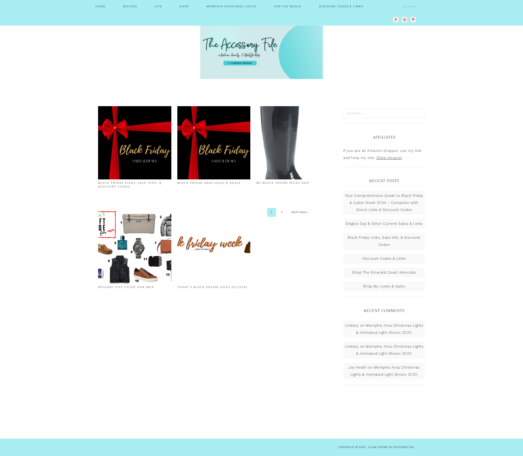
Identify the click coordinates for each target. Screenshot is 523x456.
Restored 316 (404, 447)
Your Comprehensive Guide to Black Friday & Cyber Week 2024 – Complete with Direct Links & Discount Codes (384, 203)
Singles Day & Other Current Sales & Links (384, 224)
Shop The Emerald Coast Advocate (384, 272)
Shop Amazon (389, 158)
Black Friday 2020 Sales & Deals (209, 183)
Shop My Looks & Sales (384, 286)
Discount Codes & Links (384, 258)
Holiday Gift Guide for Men (126, 287)
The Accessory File (261, 52)
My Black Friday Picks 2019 (282, 183)
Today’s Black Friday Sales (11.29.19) (212, 287)
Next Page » (300, 212)
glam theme (378, 447)
